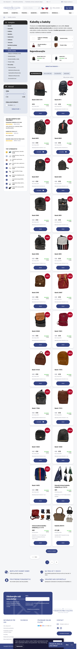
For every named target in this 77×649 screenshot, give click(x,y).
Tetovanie (10, 42)
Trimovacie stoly (12, 67)
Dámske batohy (11, 56)
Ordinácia (10, 39)
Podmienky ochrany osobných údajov (34, 1)
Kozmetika (10, 28)
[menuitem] (6, 13)
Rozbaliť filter (15, 109)
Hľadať (39, 8)
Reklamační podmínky (8, 636)
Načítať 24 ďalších (51, 551)
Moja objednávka (7, 639)
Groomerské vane (12, 78)
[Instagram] (61, 628)
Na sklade (11, 105)
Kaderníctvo (10, 37)
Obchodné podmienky (18, 1)
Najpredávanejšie (36, 73)
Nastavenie (19, 646)
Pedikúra (10, 31)
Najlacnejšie (48, 73)
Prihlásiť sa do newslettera (33, 609)
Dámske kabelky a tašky (13, 59)
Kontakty (5, 634)
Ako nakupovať (7, 1)
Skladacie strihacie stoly (14, 75)
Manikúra (10, 34)
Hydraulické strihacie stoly (14, 73)
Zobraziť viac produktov (52, 66)
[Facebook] (58, 628)
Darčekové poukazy (12, 45)
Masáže (9, 25)
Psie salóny (10, 64)
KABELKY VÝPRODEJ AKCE (14, 53)
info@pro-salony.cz (64, 624)
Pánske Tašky (11, 61)
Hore (36, 557)
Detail (40, 113)
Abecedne (66, 73)
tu (46, 642)
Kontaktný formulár (64, 633)
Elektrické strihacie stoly (14, 70)
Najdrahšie (58, 73)
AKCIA (9, 48)
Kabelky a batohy (12, 50)
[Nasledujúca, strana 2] (52, 562)
